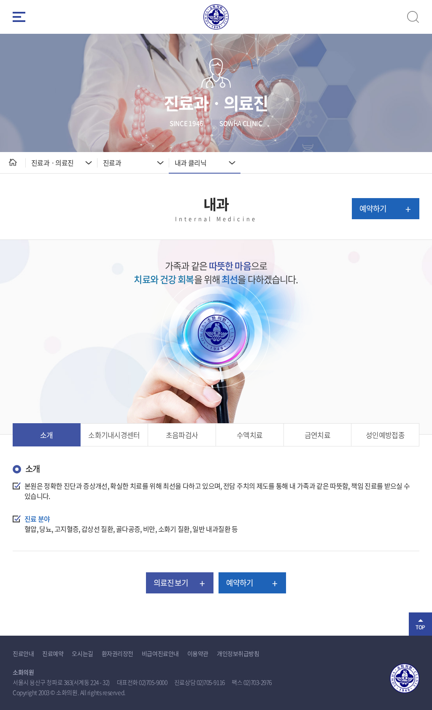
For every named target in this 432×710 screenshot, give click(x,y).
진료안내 (23, 653)
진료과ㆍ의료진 (52, 163)
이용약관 (197, 653)
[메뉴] (19, 17)
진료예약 (52, 653)
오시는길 (82, 653)
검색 (413, 17)
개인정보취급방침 (238, 653)
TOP (420, 627)
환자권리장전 (117, 653)
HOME (12, 162)
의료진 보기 (171, 582)
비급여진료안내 (160, 653)
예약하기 (372, 208)
